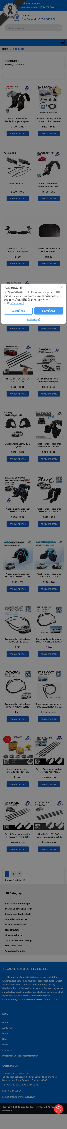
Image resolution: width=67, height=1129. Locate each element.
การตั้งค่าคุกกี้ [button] (33, 319)
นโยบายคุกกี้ (17, 303)
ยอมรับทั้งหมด (48, 310)
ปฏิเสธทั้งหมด (18, 310)
